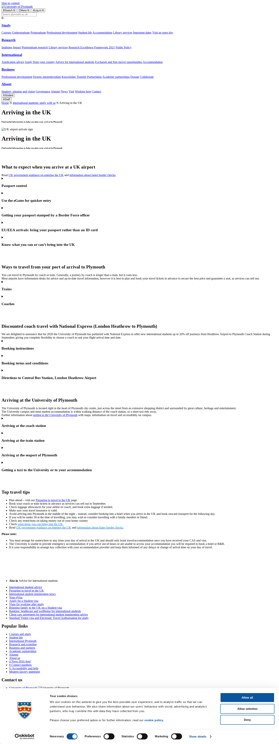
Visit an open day (162, 32)
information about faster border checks (92, 175)
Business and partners (22, 647)
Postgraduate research (35, 47)
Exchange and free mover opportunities (118, 62)
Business (8, 69)
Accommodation (102, 32)
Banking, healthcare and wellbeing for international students (45, 611)
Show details (197, 736)
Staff (6, 99)
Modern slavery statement (24, 671)
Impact (17, 47)
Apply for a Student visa (23, 600)
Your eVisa (15, 597)
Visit (71, 91)
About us (14, 658)
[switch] (109, 736)
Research (9, 40)
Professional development (62, 32)
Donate (134, 76)
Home (5, 102)
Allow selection (247, 708)
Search (9, 10)
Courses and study (20, 634)
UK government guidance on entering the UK (36, 175)
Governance (43, 91)
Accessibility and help (23, 668)
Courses (6, 32)
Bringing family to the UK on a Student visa (35, 607)
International (12, 55)
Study (6, 25)
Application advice (13, 62)
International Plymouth (22, 641)
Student (8, 95)
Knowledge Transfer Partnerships (82, 76)
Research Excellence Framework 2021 (92, 47)
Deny (247, 719)
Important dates (142, 32)
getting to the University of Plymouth (55, 415)
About (6, 84)
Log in (38, 10)
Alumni (55, 91)
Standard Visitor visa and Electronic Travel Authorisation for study (49, 618)
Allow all (247, 697)
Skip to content (11, 3)
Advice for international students (74, 62)
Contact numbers (20, 664)
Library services (122, 32)
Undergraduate (21, 32)
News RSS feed (20, 661)
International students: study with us (34, 102)
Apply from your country (40, 62)
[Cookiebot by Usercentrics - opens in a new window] (24, 736)
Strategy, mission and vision (18, 91)
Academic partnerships (116, 76)
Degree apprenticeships (47, 76)
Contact (96, 91)
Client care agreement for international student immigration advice (48, 614)
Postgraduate (38, 32)
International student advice (25, 587)
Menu (24, 10)
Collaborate (147, 76)
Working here (83, 91)
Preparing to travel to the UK (53, 500)
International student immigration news (32, 594)
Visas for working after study (26, 604)
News (64, 91)
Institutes (7, 47)
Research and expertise (23, 644)
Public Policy (124, 47)
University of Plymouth (23, 687)
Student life (85, 32)
